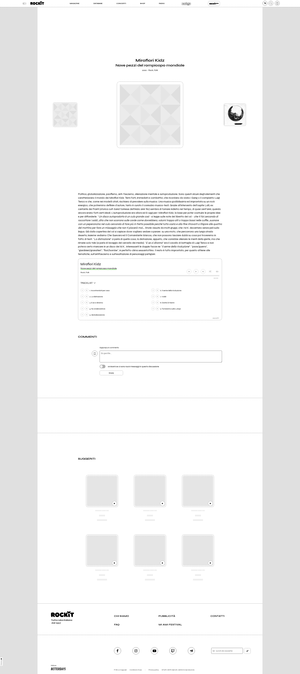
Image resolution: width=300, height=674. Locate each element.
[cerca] (270, 3)
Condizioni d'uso (136, 670)
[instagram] (135, 650)
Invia (111, 373)
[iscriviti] (247, 651)
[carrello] (265, 3)
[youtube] (154, 650)
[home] (37, 3)
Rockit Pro (214, 3)
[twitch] (172, 650)
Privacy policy (154, 670)
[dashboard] (277, 3)
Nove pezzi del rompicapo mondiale (99, 268)
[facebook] (117, 650)
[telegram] (191, 650)
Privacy (1, 662)
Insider (186, 3)
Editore (52, 666)
